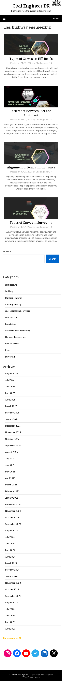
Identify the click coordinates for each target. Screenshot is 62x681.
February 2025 (12, 491)
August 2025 (11, 452)
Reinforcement (12, 343)
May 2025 (10, 471)
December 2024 (13, 504)
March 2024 (11, 563)
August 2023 (11, 602)
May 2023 (10, 622)
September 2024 (13, 524)
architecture (11, 284)
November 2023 (13, 582)
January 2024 (11, 576)
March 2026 (11, 406)
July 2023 (10, 609)
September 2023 (13, 596)
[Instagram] (8, 653)
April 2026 (10, 399)
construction (11, 317)
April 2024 (10, 556)
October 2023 (12, 589)
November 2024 (13, 511)
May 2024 (10, 550)
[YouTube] (26, 653)
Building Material (13, 298)
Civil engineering (13, 304)
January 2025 (11, 497)
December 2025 (13, 425)
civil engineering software (17, 310)
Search (7, 251)
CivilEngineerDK (44, 63)
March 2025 (11, 484)
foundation (10, 324)
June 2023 (10, 615)
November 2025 (13, 432)
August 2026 (11, 373)
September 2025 (13, 445)
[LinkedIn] (44, 653)
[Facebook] (17, 653)
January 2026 (11, 419)
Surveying (10, 356)
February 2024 (12, 569)
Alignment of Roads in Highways (31, 167)
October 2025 (12, 439)
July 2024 (10, 537)
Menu (56, 18)
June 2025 (10, 465)
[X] (54, 653)
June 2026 (10, 386)
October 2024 (12, 517)
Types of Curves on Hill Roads (31, 59)
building (9, 291)
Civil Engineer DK (31, 6)
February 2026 (12, 412)
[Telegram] (35, 653)
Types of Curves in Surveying (31, 222)
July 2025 (10, 458)
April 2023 (10, 628)
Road (7, 350)
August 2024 (11, 530)
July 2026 (10, 380)
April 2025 (10, 478)
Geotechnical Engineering (17, 330)
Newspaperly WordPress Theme (37, 675)
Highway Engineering (15, 337)
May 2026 (10, 393)
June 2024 (10, 543)
